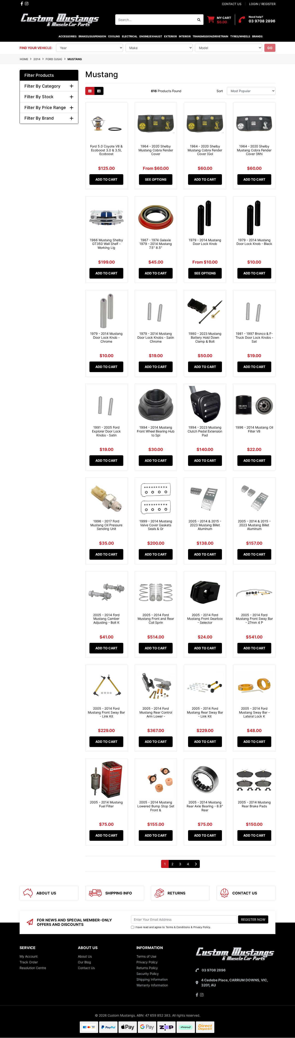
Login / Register (262, 4)
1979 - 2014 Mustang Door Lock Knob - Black (254, 242)
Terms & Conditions (178, 927)
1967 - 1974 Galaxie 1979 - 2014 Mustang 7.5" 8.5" (155, 244)
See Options (155, 179)
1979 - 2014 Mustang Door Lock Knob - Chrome (106, 337)
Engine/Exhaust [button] (150, 36)
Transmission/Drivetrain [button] (210, 36)
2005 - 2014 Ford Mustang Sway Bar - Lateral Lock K (254, 712)
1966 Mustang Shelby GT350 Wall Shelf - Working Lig (106, 244)
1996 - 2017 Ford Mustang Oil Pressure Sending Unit (106, 525)
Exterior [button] (170, 36)
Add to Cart (106, 179)
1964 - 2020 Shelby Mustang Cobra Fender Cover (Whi (254, 150)
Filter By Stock (38, 96)
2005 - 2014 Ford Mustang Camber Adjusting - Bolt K (106, 619)
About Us (85, 956)
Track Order (29, 962)
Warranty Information (152, 985)
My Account (29, 956)
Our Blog (84, 962)
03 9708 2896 (262, 21)
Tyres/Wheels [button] (240, 36)
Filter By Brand (39, 118)
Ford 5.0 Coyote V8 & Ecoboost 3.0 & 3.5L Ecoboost (106, 150)
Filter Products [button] (39, 75)
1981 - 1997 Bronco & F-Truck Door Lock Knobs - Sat (254, 337)
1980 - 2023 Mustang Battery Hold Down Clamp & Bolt (205, 337)
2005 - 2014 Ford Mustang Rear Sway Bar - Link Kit (205, 712)
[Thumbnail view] (89, 91)
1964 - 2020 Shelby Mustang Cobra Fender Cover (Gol (205, 150)
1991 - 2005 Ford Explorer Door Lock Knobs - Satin (106, 431)
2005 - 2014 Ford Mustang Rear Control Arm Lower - (155, 712)
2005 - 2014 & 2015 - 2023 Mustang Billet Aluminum (205, 525)
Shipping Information (152, 979)
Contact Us (86, 968)
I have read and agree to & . (173, 927)
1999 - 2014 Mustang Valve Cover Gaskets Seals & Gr (155, 525)
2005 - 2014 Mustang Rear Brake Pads (254, 804)
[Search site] (199, 19)
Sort (220, 91)
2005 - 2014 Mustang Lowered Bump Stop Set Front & (155, 806)
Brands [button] (257, 36)
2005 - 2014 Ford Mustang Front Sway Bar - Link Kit (106, 712)
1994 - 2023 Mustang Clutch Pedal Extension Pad (205, 431)
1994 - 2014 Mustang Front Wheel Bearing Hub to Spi (155, 431)
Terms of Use (146, 956)
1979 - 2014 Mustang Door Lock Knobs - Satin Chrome (155, 337)
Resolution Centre (33, 968)
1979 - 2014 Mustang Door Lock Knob (205, 242)
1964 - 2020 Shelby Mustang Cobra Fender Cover (156, 150)
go (269, 48)
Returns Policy (147, 968)
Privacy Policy (201, 927)
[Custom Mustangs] (60, 19)
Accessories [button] (68, 36)
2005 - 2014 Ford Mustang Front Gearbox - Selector (205, 619)
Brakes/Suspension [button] (92, 36)
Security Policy (147, 974)
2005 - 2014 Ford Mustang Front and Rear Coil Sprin (156, 619)
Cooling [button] (114, 36)
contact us (231, 4)
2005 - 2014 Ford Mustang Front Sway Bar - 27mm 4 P (254, 619)
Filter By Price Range (45, 107)
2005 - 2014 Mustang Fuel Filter (106, 804)
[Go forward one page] (196, 864)
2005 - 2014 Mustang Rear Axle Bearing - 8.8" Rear (205, 806)
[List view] (98, 91)
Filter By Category (42, 86)
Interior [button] (185, 36)
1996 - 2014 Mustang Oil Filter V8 (254, 429)
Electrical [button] (129, 36)
